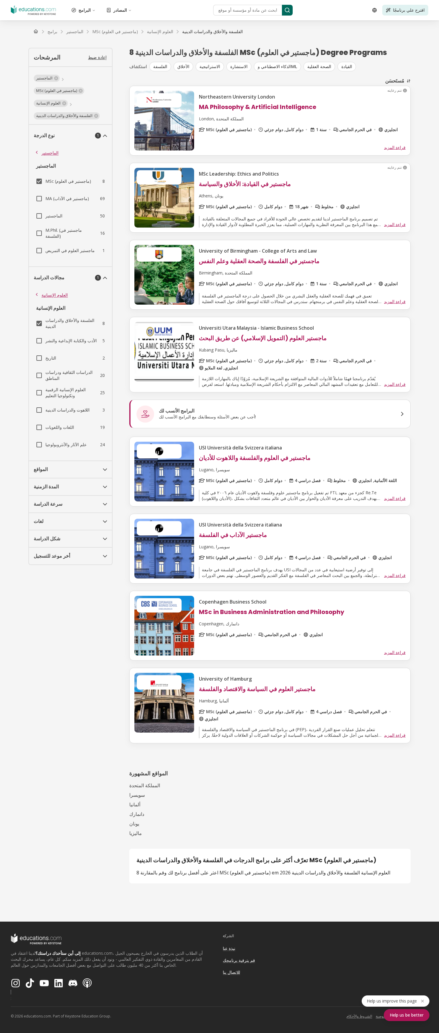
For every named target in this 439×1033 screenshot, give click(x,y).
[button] (47, 78)
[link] (212, 32)
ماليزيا (135, 833)
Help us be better (406, 1015)
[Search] (287, 10)
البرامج (85, 10)
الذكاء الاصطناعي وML (277, 66)
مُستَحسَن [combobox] (394, 80)
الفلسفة (160, 66)
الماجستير (50, 153)
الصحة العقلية (319, 66)
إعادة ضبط (97, 57)
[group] (280, 66)
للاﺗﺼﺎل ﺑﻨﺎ (231, 972)
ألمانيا (134, 804)
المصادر (120, 10)
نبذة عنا (229, 948)
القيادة (346, 66)
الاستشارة (239, 66)
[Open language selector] (374, 10)
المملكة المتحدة (144, 785)
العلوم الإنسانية (55, 295)
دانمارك (136, 814)
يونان (134, 823)
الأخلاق (183, 66)
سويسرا (137, 795)
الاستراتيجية (209, 66)
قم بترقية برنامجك (239, 960)
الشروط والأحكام (359, 1016)
